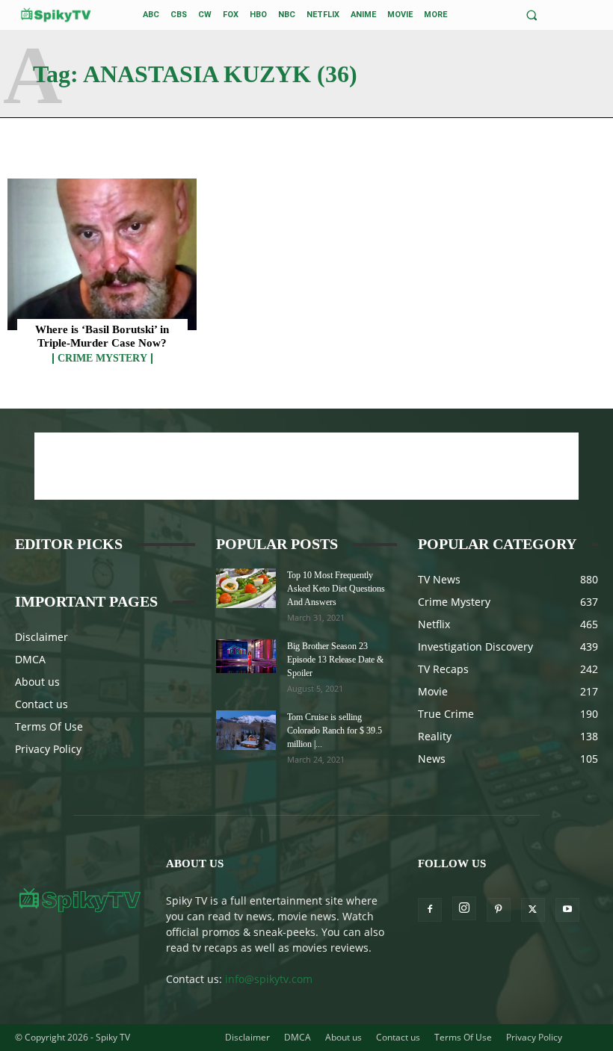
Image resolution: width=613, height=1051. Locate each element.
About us (37, 682)
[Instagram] (464, 908)
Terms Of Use (49, 726)
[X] (533, 910)
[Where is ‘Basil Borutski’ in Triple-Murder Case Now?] (102, 254)
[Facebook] (430, 910)
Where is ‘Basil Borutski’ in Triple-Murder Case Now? (102, 336)
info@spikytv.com (268, 979)
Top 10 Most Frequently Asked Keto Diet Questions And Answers (336, 588)
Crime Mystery (102, 358)
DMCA (30, 659)
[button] (532, 15)
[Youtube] (567, 910)
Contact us (41, 704)
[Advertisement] (306, 466)
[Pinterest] (499, 910)
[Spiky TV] (56, 14)
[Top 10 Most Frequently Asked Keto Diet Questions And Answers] (246, 588)
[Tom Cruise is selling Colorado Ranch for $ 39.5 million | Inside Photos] (246, 730)
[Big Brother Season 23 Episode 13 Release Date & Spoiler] (246, 656)
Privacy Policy (48, 749)
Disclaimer (41, 637)
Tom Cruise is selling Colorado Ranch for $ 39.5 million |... (334, 730)
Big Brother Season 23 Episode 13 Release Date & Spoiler (335, 659)
